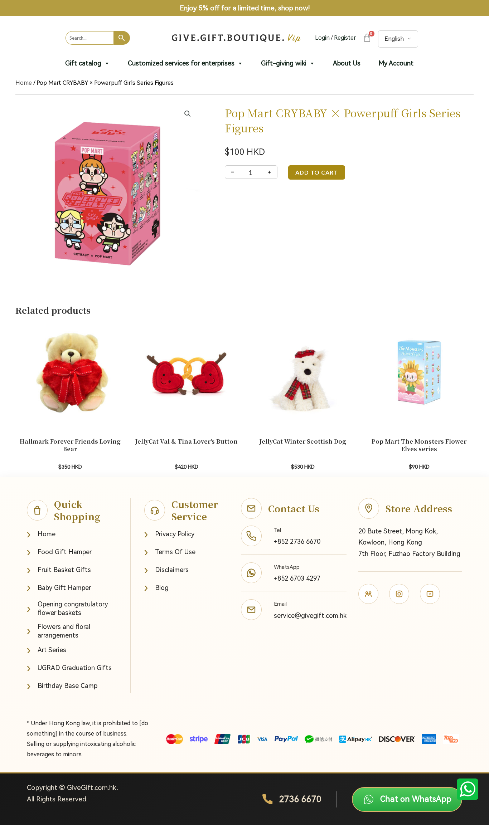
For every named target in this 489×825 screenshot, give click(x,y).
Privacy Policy (169, 534)
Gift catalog (83, 63)
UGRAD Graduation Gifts (69, 668)
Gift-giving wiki (283, 63)
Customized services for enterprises (181, 63)
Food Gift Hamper (59, 552)
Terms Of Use (169, 552)
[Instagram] (399, 594)
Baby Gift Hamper (59, 587)
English (394, 38)
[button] (187, 113)
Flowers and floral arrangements (58, 631)
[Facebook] (368, 594)
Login (322, 37)
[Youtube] (430, 594)
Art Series (46, 650)
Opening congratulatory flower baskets (67, 608)
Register (345, 37)
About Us (346, 63)
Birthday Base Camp (62, 686)
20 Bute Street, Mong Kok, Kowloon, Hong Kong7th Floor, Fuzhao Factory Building (409, 542)
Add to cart (316, 172)
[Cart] (367, 37)
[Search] (122, 38)
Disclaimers (166, 570)
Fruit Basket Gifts (59, 570)
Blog (156, 587)
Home (23, 82)
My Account (395, 63)
